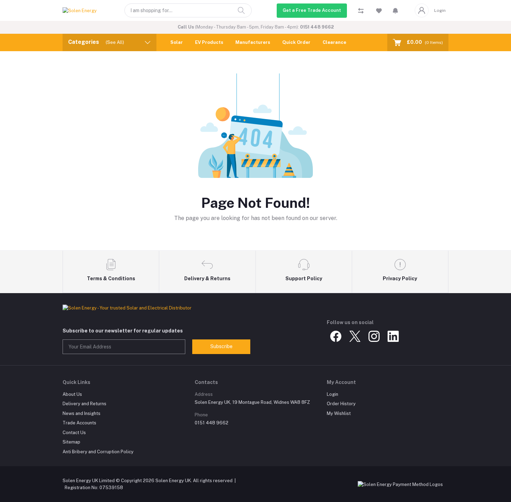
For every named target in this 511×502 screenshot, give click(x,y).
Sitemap (71, 442)
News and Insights (81, 413)
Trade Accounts (79, 422)
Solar (176, 42)
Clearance (334, 42)
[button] (395, 10)
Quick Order (296, 42)
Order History (341, 403)
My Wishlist (339, 413)
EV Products (209, 42)
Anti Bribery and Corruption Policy (98, 451)
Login (440, 10)
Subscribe (221, 346)
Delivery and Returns (84, 403)
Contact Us (74, 432)
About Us (72, 394)
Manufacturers (252, 42)
